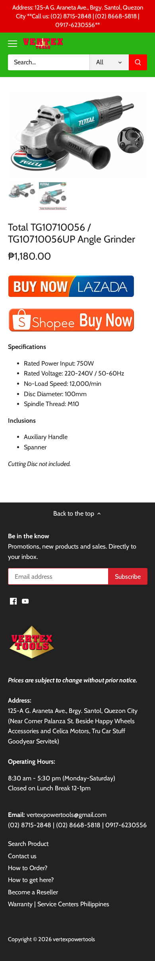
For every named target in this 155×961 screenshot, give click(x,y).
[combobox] (48, 62)
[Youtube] (25, 601)
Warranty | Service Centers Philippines (58, 904)
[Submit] (138, 62)
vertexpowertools (74, 939)
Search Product (28, 843)
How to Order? (27, 868)
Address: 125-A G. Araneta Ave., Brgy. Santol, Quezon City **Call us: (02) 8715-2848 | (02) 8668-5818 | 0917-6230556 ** (77, 16)
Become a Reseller (33, 892)
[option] (77, 136)
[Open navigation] (12, 43)
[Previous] (18, 136)
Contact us (22, 856)
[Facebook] (13, 601)
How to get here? (31, 880)
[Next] (137, 136)
